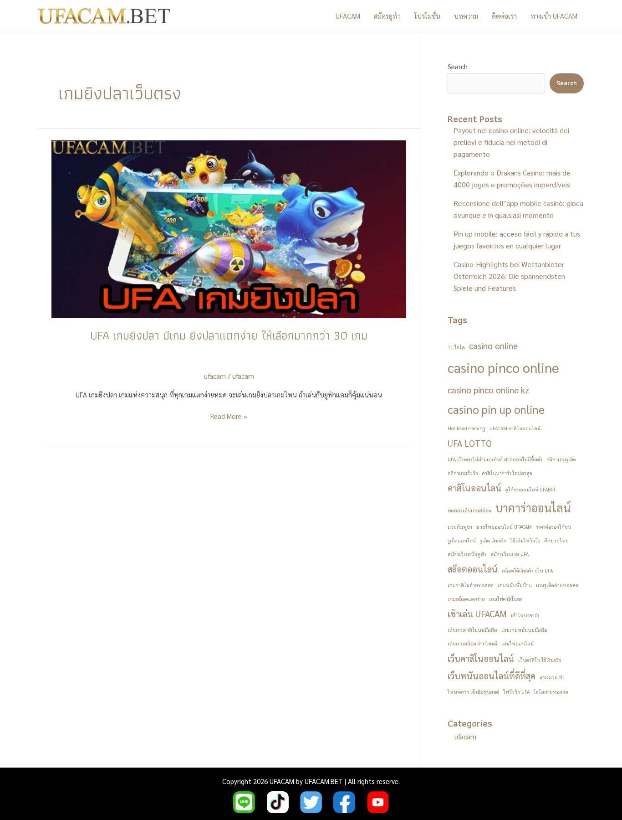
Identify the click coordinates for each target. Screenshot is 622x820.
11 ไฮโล (456, 347)
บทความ (466, 15)
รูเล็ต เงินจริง (493, 540)
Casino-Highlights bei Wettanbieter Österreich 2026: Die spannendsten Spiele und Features (509, 276)
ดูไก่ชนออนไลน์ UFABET (530, 489)
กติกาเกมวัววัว (463, 473)
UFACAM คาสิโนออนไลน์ (514, 428)
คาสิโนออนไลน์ (474, 487)
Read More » (228, 416)
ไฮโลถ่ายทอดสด (551, 692)
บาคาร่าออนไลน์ (533, 507)
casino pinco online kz (488, 389)
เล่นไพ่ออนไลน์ (517, 643)
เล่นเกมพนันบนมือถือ (524, 630)
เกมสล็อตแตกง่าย (466, 599)
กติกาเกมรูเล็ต (561, 459)
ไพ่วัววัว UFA (516, 692)
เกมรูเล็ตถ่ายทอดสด (557, 585)
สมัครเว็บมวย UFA (509, 554)
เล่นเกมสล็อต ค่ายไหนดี (472, 643)
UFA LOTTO (470, 443)
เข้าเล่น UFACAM (477, 613)
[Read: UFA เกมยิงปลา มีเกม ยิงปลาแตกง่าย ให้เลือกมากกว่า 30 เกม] (228, 228)
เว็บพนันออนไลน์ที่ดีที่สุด (491, 675)
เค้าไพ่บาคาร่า (525, 615)
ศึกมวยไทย (557, 540)
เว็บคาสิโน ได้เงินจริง (539, 660)
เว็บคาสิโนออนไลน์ (481, 658)
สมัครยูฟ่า (387, 15)
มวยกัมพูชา (460, 527)
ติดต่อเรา (504, 15)
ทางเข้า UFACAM (553, 15)
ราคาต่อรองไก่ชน (553, 527)
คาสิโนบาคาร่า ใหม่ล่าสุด (507, 473)
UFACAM (348, 15)
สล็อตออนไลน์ (473, 568)
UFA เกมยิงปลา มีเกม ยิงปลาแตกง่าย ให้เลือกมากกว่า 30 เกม (228, 335)
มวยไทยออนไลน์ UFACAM (504, 527)
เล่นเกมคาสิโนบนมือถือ (472, 630)
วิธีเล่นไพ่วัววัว (525, 540)
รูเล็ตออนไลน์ (462, 540)
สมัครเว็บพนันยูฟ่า (467, 554)
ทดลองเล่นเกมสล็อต (469, 510)
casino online (493, 345)
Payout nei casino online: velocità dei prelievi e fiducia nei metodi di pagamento (511, 142)
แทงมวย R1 (552, 677)
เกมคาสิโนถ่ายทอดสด (471, 585)
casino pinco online (503, 367)
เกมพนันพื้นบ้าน (515, 585)
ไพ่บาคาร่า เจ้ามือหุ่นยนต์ (473, 692)
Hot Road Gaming (466, 428)
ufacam (243, 375)
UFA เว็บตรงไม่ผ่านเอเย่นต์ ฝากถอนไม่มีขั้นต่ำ (495, 459)
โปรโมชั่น (427, 15)
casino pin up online (496, 409)
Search (458, 66)
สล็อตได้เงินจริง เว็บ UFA (527, 570)
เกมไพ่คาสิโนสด (506, 599)
